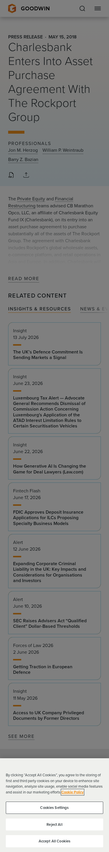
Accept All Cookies (54, 841)
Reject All (54, 824)
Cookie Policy (72, 792)
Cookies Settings (54, 807)
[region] (54, 805)
